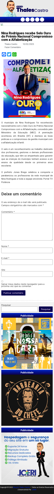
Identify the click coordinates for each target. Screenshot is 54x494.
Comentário (8, 212)
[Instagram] (27, 19)
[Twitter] (32, 19)
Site (3, 270)
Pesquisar (6, 305)
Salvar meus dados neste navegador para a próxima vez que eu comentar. (22, 285)
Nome (5, 246)
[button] (5, 19)
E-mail (5, 258)
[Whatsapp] (42, 19)
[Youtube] (37, 19)
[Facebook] (23, 19)
